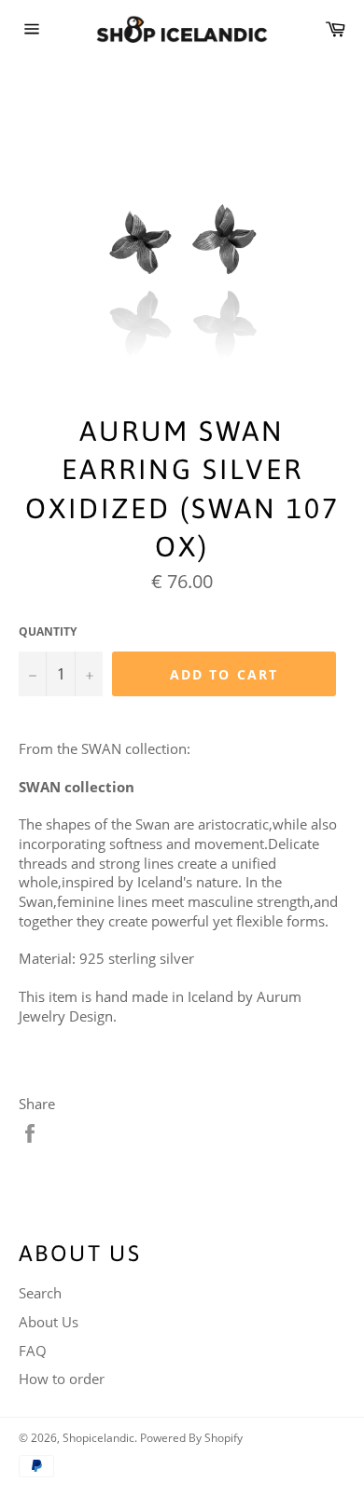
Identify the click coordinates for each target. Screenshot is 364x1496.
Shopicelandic (98, 1438)
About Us (48, 1321)
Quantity (48, 631)
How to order (62, 1378)
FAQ (33, 1350)
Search (40, 1292)
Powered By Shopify (191, 1438)
